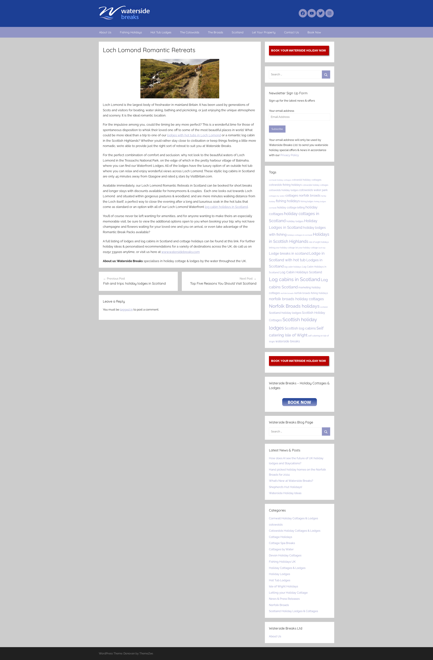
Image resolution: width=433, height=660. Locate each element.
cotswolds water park (313, 190)
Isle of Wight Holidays (283, 586)
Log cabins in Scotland (294, 279)
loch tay (321, 248)
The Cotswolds (189, 32)
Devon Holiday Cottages (285, 555)
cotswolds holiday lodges (284, 190)
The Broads (215, 32)
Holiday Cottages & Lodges (287, 568)
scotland (324, 307)
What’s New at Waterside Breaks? (291, 480)
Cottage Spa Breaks (282, 543)
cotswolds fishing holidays (285, 184)
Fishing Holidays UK (282, 561)
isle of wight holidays (319, 242)
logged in (126, 309)
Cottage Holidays (280, 537)
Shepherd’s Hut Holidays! (285, 487)
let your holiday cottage (306, 247)
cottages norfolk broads (302, 195)
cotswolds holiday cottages (315, 185)
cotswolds (276, 524)
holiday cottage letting (291, 207)
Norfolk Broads (279, 605)
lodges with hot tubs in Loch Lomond (194, 135)
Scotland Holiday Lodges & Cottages (293, 611)
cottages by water (277, 196)
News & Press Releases (284, 598)
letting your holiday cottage (282, 247)
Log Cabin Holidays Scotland (301, 272)
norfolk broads (287, 293)
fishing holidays (288, 201)
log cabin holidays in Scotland (226, 207)
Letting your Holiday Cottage (288, 592)
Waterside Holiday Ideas (285, 493)
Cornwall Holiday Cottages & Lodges (293, 518)
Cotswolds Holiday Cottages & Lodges (294, 530)
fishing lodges (307, 201)
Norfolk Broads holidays (294, 306)
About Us (105, 32)
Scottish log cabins (300, 328)
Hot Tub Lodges (161, 32)
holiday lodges (294, 221)
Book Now (314, 32)
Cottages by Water (281, 549)
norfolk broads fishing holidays (311, 293)
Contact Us (291, 32)
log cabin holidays (292, 266)
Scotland (237, 32)
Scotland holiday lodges (285, 312)
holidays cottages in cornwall (299, 235)
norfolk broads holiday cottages (296, 299)
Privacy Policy (289, 155)
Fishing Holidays (131, 32)
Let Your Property (264, 32)
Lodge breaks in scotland (289, 253)
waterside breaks (287, 341)
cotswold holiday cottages (306, 179)
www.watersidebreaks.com (180, 252)
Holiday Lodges (279, 574)
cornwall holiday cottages (280, 180)
